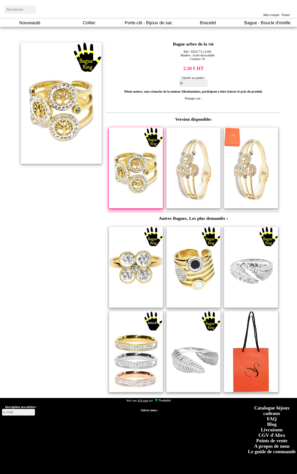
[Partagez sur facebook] (174, 107)
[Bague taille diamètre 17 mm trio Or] (136, 391)
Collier (89, 22)
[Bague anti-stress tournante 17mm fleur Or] (136, 306)
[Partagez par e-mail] (212, 107)
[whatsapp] (204, 107)
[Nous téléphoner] (182, 420)
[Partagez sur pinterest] (181, 107)
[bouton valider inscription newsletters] (46, 411)
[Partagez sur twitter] (189, 107)
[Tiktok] (135, 420)
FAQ (272, 418)
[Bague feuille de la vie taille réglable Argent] (251, 306)
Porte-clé (148, 22)
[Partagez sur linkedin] (197, 107)
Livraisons (272, 429)
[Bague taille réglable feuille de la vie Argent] (193, 391)
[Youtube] (126, 420)
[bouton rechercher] (45, 9)
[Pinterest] (144, 420)
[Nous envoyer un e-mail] (173, 420)
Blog (272, 424)
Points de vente (272, 440)
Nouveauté (29, 22)
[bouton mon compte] (271, 8)
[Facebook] (116, 420)
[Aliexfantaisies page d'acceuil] (153, 9)
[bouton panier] (286, 8)
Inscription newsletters (20, 407)
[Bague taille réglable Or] (193, 306)
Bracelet (208, 22)
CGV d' (271, 435)
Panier (286, 15)
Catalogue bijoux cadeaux (272, 410)
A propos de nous (272, 446)
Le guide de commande (272, 451)
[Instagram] (153, 420)
